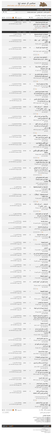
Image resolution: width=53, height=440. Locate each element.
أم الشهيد (16, 357)
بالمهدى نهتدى (44, 265)
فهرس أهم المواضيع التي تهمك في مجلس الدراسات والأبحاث (42, 179)
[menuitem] (40, 10)
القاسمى (43, 223)
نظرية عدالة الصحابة (43, 352)
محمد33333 (16, 194)
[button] (16, 18)
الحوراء (43, 95)
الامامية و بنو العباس (43, 303)
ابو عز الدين (16, 177)
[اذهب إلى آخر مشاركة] (14, 22)
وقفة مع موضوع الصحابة (42, 84)
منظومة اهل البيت (43, 259)
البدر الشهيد (16, 168)
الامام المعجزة (44, 242)
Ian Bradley (44, 428)
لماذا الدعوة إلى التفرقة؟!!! (41, 357)
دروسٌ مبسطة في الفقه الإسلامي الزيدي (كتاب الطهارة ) (40, 393)
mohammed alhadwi (40, 397)
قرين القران (43, 86)
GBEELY (16, 22)
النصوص (46, 248)
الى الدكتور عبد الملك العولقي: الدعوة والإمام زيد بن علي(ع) (41, 169)
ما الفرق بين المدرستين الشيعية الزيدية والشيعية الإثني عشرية (40, 317)
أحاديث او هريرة (44, 323)
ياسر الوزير (43, 217)
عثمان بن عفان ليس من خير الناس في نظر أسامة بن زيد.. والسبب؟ (41, 331)
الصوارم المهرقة (44, 276)
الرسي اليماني (42, 183)
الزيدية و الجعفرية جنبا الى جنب (41, 254)
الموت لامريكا (45, 297)
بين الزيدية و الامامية (43, 227)
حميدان (43, 304)
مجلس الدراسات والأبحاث (43, 15)
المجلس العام (37, 28)
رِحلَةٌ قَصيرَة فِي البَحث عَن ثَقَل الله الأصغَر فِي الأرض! (41, 117)
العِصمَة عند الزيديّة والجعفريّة (41, 34)
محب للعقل (43, 319)
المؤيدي (16, 187)
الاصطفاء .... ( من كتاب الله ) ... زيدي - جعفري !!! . (41, 205)
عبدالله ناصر (16, 351)
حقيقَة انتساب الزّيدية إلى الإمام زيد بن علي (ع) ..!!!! (41, 371)
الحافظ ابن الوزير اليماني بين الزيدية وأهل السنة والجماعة (41, 75)
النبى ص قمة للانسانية (42, 235)
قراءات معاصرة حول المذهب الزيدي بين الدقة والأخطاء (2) (41, 93)
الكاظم (43, 36)
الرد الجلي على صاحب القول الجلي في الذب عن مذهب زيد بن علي (41, 126)
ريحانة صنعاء (42, 325)
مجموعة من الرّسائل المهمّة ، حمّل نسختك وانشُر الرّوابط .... (41, 161)
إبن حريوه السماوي (41, 171)
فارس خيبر (16, 391)
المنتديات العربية (43, 431)
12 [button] (4, 17)
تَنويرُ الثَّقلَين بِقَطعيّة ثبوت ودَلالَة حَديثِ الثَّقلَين (42, 144)
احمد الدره (43, 380)
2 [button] (11, 17)
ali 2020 (16, 160)
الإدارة (43, 26)
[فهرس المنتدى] (43, 4)
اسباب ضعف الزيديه (43, 378)
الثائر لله (43, 359)
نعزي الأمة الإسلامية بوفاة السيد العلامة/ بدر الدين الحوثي (40, 23)
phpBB (46, 430)
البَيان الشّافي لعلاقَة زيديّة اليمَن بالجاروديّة (41, 68)
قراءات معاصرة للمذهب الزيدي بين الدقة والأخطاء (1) (41, 100)
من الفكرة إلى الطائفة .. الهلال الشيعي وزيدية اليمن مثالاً (40, 136)
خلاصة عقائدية (44, 221)
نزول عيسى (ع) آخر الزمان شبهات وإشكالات (42, 404)
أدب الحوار (16, 34)
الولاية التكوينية (44, 291)
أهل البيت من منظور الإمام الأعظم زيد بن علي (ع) (42, 215)
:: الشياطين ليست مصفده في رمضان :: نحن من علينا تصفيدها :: (40, 59)
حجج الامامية (45, 270)
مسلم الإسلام (15, 40)
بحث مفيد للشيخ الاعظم (42, 338)
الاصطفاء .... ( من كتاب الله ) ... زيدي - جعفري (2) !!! (41, 108)
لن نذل (43, 387)
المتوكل (43, 63)
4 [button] (8, 17)
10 (33, 232)
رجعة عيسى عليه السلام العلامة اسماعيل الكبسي (42, 385)
